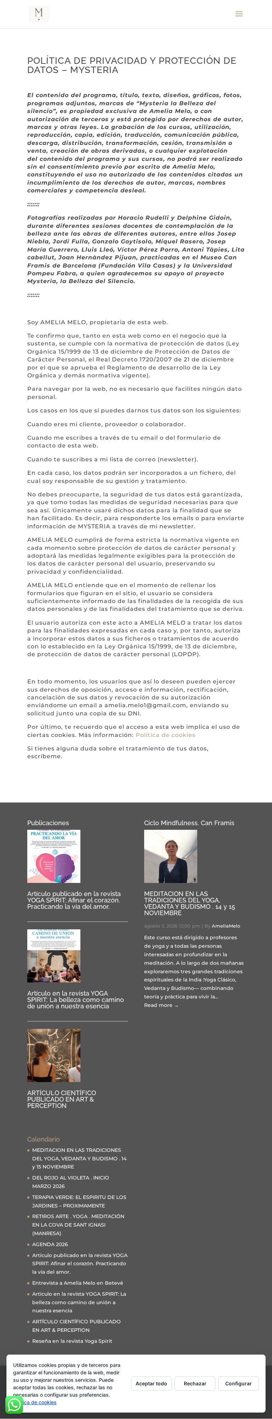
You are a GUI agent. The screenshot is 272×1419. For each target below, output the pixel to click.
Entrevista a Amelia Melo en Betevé (77, 1283)
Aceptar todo (151, 1383)
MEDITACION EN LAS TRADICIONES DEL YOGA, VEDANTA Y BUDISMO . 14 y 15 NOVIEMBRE (189, 903)
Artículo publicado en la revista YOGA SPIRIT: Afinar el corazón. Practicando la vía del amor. (74, 900)
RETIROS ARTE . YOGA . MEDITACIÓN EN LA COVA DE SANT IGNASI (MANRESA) (78, 1225)
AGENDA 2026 (50, 1244)
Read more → (161, 1005)
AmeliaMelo (226, 926)
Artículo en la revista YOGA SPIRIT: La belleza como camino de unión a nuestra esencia (75, 1000)
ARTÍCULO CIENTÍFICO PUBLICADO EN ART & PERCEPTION (61, 1099)
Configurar (238, 1383)
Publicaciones (48, 823)
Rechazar (195, 1383)
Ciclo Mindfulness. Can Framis (189, 823)
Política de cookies (166, 735)
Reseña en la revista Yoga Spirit (72, 1341)
